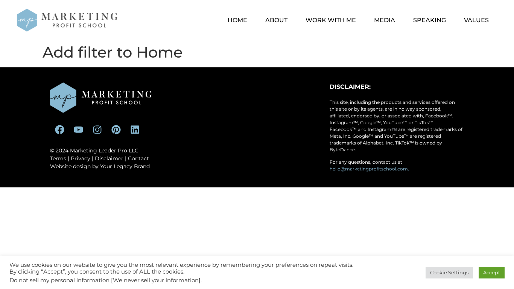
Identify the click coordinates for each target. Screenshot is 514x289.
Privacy (80, 158)
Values (476, 20)
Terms (58, 158)
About (276, 20)
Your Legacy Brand (125, 166)
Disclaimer (109, 158)
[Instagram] (97, 129)
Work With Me (331, 20)
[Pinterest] (115, 129)
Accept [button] (491, 272)
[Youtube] (78, 129)
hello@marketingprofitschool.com (369, 169)
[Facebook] (59, 129)
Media (384, 20)
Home (237, 20)
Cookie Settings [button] (449, 272)
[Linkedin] (134, 129)
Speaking (429, 20)
